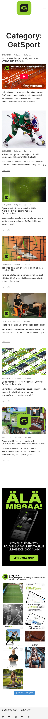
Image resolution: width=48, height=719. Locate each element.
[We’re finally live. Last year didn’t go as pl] (35, 636)
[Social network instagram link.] (16, 716)
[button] (3, 475)
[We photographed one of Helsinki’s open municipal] (13, 593)
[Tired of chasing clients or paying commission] (13, 657)
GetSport (17, 55)
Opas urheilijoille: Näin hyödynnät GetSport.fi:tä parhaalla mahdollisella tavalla (23, 442)
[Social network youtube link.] (22, 716)
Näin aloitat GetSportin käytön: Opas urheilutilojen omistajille (20, 59)
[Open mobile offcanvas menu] (44, 7)
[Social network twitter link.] (9, 716)
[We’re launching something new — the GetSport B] (35, 614)
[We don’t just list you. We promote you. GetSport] (35, 593)
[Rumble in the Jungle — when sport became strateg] (13, 614)
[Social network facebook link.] (3, 716)
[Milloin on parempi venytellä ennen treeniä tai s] (13, 679)
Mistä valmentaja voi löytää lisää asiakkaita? (23, 325)
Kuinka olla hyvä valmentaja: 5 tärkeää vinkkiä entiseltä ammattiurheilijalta (20, 155)
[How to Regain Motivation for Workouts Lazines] (35, 657)
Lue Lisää (6, 170)
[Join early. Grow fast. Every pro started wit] (13, 636)
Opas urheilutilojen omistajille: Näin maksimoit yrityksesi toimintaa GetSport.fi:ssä (19, 210)
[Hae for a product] (3, 7)
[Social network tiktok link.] (29, 716)
